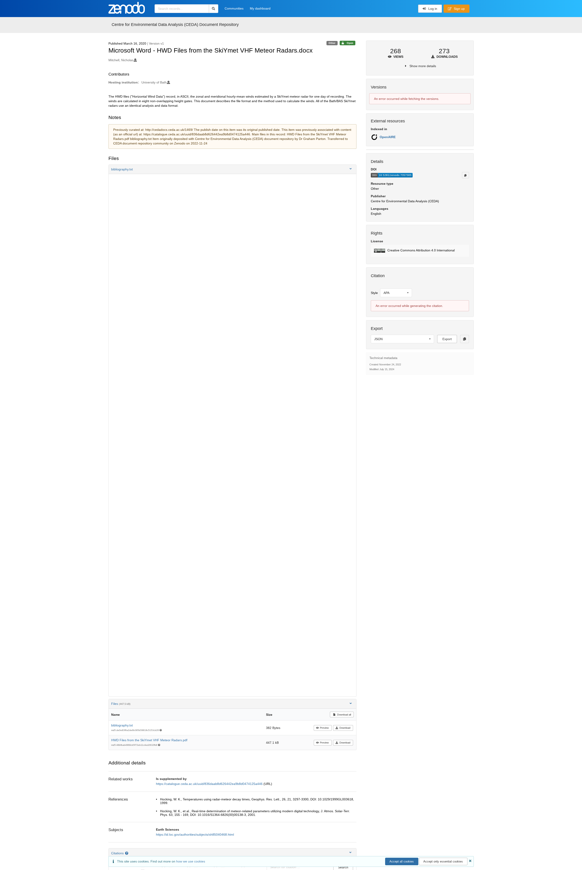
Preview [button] (324, 727)
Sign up (459, 8)
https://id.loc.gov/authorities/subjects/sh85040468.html (195, 834)
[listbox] (396, 292)
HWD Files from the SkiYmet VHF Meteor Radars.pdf (149, 740)
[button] (232, 169)
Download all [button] (343, 714)
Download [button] (344, 727)
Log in (432, 8)
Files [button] (120, 704)
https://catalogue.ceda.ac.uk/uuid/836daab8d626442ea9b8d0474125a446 (209, 784)
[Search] (213, 8)
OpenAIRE (388, 137)
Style (374, 293)
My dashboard (260, 8)
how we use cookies (190, 861)
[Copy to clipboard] (465, 175)
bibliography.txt (122, 725)
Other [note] (332, 43)
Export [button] (447, 339)
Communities (234, 8)
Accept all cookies (401, 861)
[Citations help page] (127, 853)
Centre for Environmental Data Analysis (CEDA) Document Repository (175, 24)
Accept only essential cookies (443, 861)
